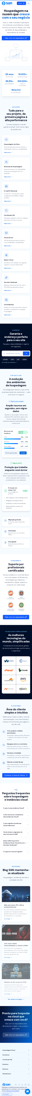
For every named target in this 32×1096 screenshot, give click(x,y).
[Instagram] (16, 1085)
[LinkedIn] (29, 1085)
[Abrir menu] (28, 3)
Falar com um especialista (14, 38)
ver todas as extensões (8, 362)
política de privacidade (12, 1091)
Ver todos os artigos (15, 999)
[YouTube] (25, 1085)
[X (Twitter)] (22, 1085)
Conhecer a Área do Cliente (14, 775)
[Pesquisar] (26, 353)
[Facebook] (19, 1085)
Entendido (6, 1094)
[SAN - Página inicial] (7, 3)
